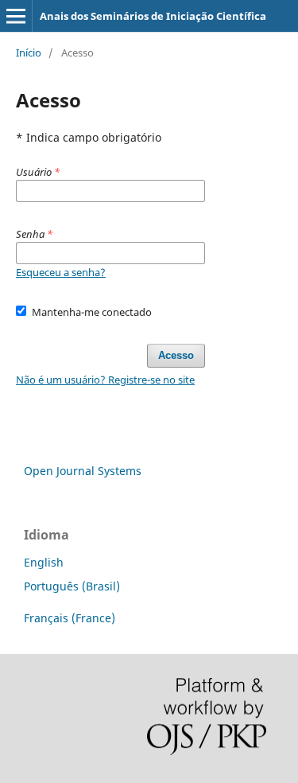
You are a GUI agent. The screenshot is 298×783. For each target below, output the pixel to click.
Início (28, 52)
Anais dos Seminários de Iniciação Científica (153, 16)
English (44, 562)
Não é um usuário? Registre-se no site (105, 379)
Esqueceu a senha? (61, 272)
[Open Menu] (16, 16)
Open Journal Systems (82, 470)
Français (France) (69, 617)
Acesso (176, 355)
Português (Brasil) (72, 586)
